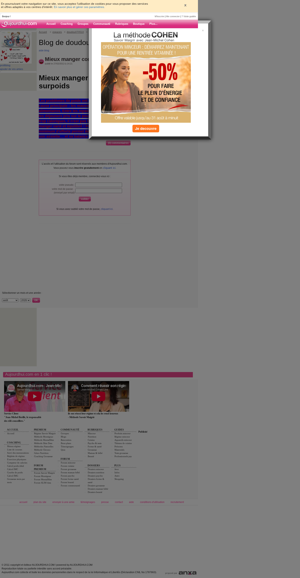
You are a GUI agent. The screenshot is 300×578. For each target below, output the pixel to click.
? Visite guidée (189, 16)
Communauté (101, 23)
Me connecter (173, 16)
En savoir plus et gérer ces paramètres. (79, 7)
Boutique (138, 23)
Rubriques (121, 23)
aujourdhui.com (20, 24)
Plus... (153, 23)
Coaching (67, 23)
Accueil (51, 23)
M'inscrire (159, 16)
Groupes (83, 23)
